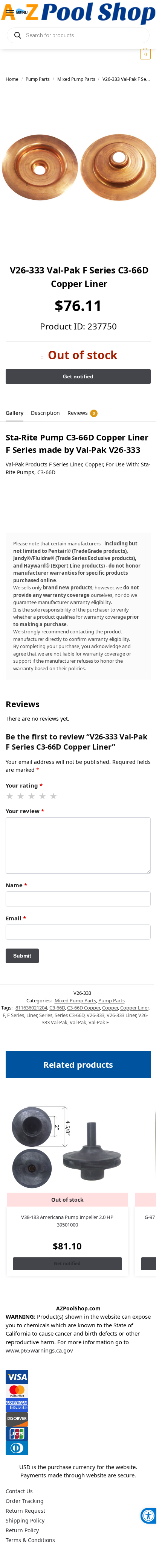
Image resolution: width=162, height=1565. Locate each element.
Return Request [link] (25, 1510)
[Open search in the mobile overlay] (78, 35)
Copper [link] (110, 1007)
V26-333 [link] (95, 1015)
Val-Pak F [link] (99, 1022)
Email (16, 918)
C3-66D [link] (57, 1007)
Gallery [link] (14, 412)
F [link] (4, 1015)
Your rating (24, 785)
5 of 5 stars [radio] (53, 796)
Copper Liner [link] (134, 1007)
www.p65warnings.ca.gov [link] (39, 1350)
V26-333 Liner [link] (121, 1015)
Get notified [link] (67, 1263)
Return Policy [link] (22, 1530)
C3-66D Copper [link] (83, 1007)
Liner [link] (31, 1015)
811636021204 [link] (31, 1007)
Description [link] (45, 412)
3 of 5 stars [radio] (32, 796)
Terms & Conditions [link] (30, 1540)
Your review (25, 811)
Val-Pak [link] (78, 1022)
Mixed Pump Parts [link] (76, 79)
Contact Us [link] (19, 1491)
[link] (148, 1516)
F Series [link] (15, 1015)
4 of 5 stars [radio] (42, 796)
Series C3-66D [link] (69, 1015)
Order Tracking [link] (25, 1500)
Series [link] (45, 1015)
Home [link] (12, 79)
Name (16, 885)
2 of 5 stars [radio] (21, 796)
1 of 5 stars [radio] (10, 796)
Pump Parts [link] (38, 79)
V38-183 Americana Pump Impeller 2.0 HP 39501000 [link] (67, 1221)
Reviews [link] (81, 412)
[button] (144, 54)
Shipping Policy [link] (25, 1520)
